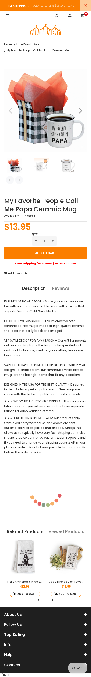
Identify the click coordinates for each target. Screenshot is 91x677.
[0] (82, 16)
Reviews (60, 288)
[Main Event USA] (45, 30)
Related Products (25, 531)
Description (34, 288)
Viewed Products (66, 531)
